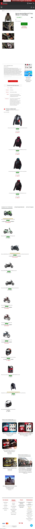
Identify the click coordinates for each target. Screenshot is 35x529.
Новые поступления (7, 207)
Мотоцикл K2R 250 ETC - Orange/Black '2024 (6, 305)
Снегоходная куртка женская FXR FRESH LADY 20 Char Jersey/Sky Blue (17, 171)
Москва (30, 3)
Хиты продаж (30, 207)
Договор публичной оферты (29, 502)
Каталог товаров (14, 500)
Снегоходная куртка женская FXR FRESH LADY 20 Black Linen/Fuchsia (17, 149)
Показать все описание (13, 81)
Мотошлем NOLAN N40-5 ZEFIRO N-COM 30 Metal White (8, 409)
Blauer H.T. (3, 10)
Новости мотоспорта (23, 454)
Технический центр (5, 508)
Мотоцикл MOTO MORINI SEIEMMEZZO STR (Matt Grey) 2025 (9, 270)
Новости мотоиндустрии (7, 419)
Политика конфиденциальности (29, 504)
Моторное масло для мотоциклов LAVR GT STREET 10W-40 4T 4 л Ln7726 (10, 374)
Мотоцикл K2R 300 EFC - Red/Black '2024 (6, 322)
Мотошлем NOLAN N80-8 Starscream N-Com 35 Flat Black (8, 357)
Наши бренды (6, 502)
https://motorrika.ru (29, 518)
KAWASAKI (13, 503)
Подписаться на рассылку (14, 526)
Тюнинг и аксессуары (13, 509)
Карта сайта (29, 506)
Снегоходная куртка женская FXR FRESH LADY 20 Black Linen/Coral (17, 193)
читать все (14, 419)
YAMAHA (13, 504)
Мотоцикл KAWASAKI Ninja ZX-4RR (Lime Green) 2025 (8, 219)
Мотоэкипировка (13, 506)
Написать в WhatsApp (24, 27)
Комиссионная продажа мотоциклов (21, 505)
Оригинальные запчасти (13, 511)
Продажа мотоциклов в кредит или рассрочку (21, 503)
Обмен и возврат (13, 514)
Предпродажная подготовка (21, 507)
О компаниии (5, 505)
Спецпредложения (19, 207)
